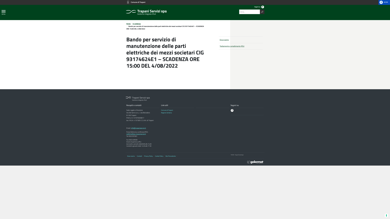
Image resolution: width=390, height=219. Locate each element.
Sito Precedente (170, 156)
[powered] (255, 161)
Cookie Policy (159, 156)
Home (128, 24)
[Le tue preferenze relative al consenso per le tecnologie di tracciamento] (386, 215)
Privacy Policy (148, 156)
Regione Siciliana (166, 113)
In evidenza (137, 24)
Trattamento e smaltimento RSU (232, 46)
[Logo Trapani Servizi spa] (131, 10)
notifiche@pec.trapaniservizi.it (136, 134)
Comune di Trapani (167, 110)
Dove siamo (224, 39)
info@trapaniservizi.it (138, 128)
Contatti (139, 156)
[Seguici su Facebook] (262, 7)
